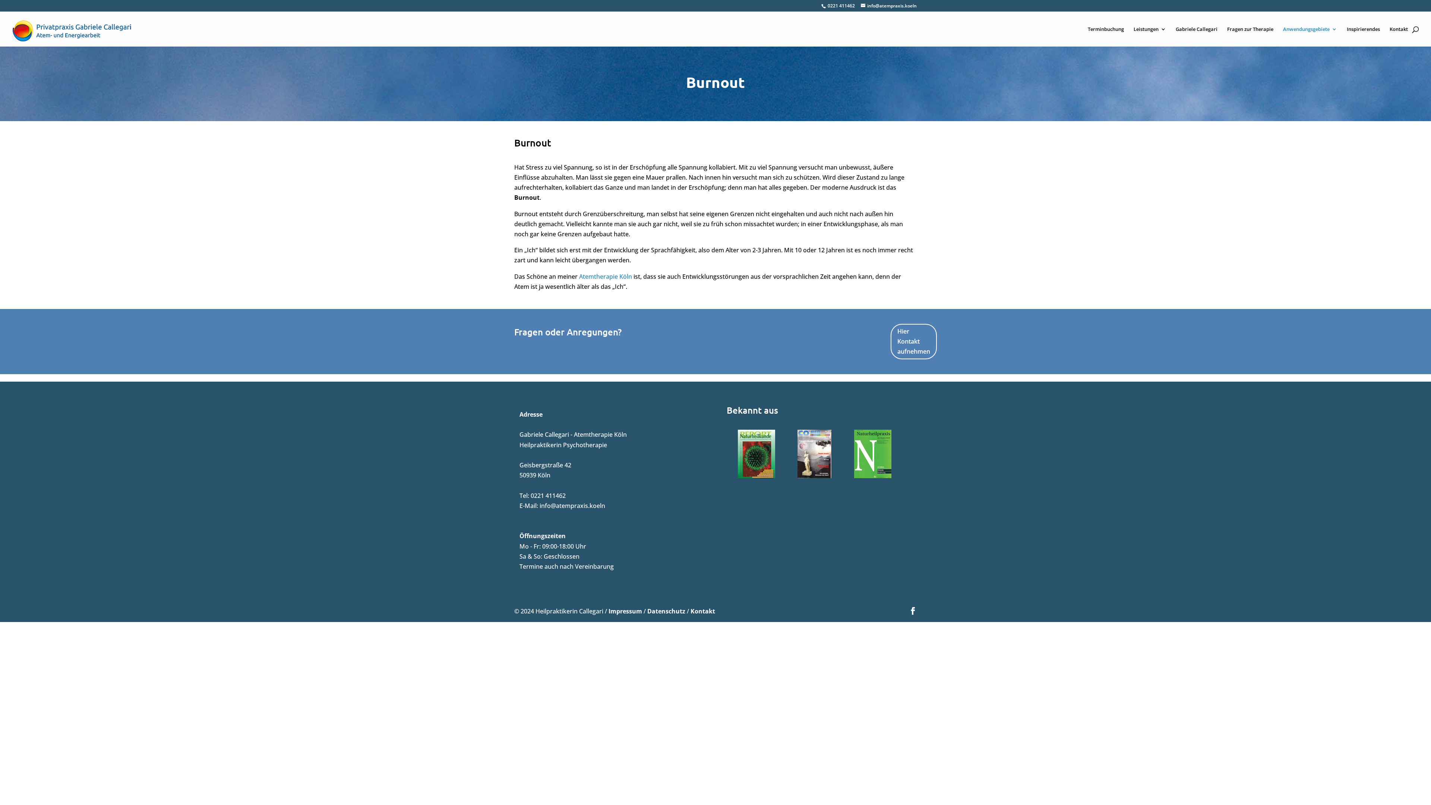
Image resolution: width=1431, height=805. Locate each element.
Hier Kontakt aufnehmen (913, 341)
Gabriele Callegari (1196, 29)
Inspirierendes (1363, 29)
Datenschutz (666, 611)
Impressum (625, 611)
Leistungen (1146, 29)
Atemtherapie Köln (605, 276)
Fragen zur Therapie (1250, 29)
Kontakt (1399, 29)
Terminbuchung (1106, 29)
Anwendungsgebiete (1306, 29)
